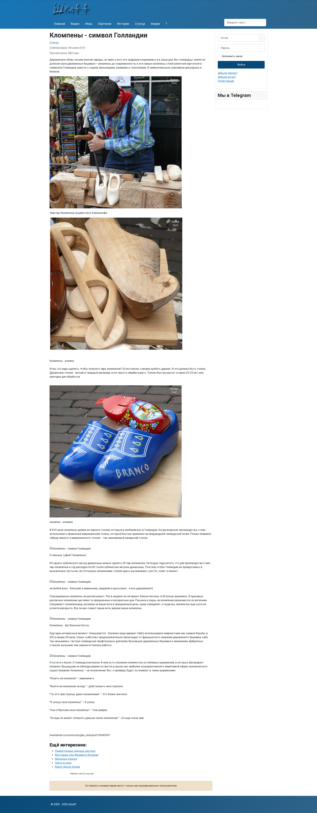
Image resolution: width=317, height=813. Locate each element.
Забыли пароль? (228, 73)
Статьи (140, 23)
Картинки (104, 23)
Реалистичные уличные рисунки (75, 751)
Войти (241, 64)
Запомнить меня (232, 56)
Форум (155, 23)
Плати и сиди (63, 762)
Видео (75, 23)
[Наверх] (312, 808)
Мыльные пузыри (66, 758)
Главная (59, 23)
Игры (88, 23)
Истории (123, 23)
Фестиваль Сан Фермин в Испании (76, 755)
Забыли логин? (227, 77)
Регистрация (226, 81)
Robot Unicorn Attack (67, 766)
